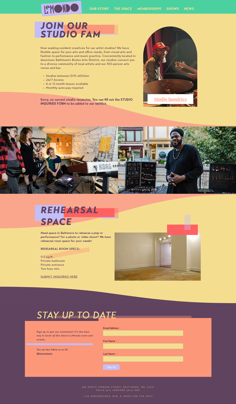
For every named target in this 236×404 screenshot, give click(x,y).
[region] (170, 70)
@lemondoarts (44, 354)
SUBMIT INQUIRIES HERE (59, 277)
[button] (123, 9)
